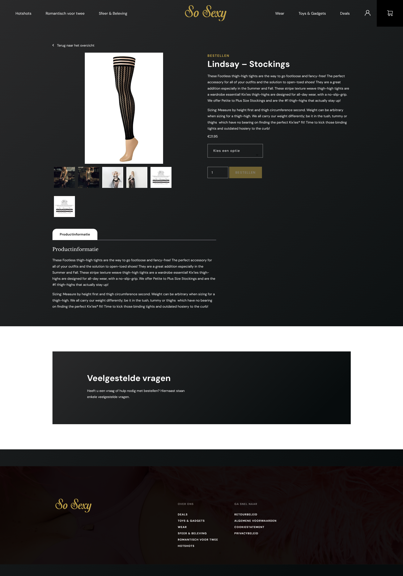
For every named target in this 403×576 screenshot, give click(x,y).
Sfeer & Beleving (113, 13)
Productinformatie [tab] (75, 234)
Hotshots (23, 13)
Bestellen (245, 172)
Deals (345, 13)
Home (190, 7)
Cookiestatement (249, 527)
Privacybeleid (246, 533)
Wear (279, 13)
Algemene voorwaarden (255, 521)
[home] (73, 511)
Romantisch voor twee (65, 13)
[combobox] (235, 151)
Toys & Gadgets (312, 13)
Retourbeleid (246, 514)
